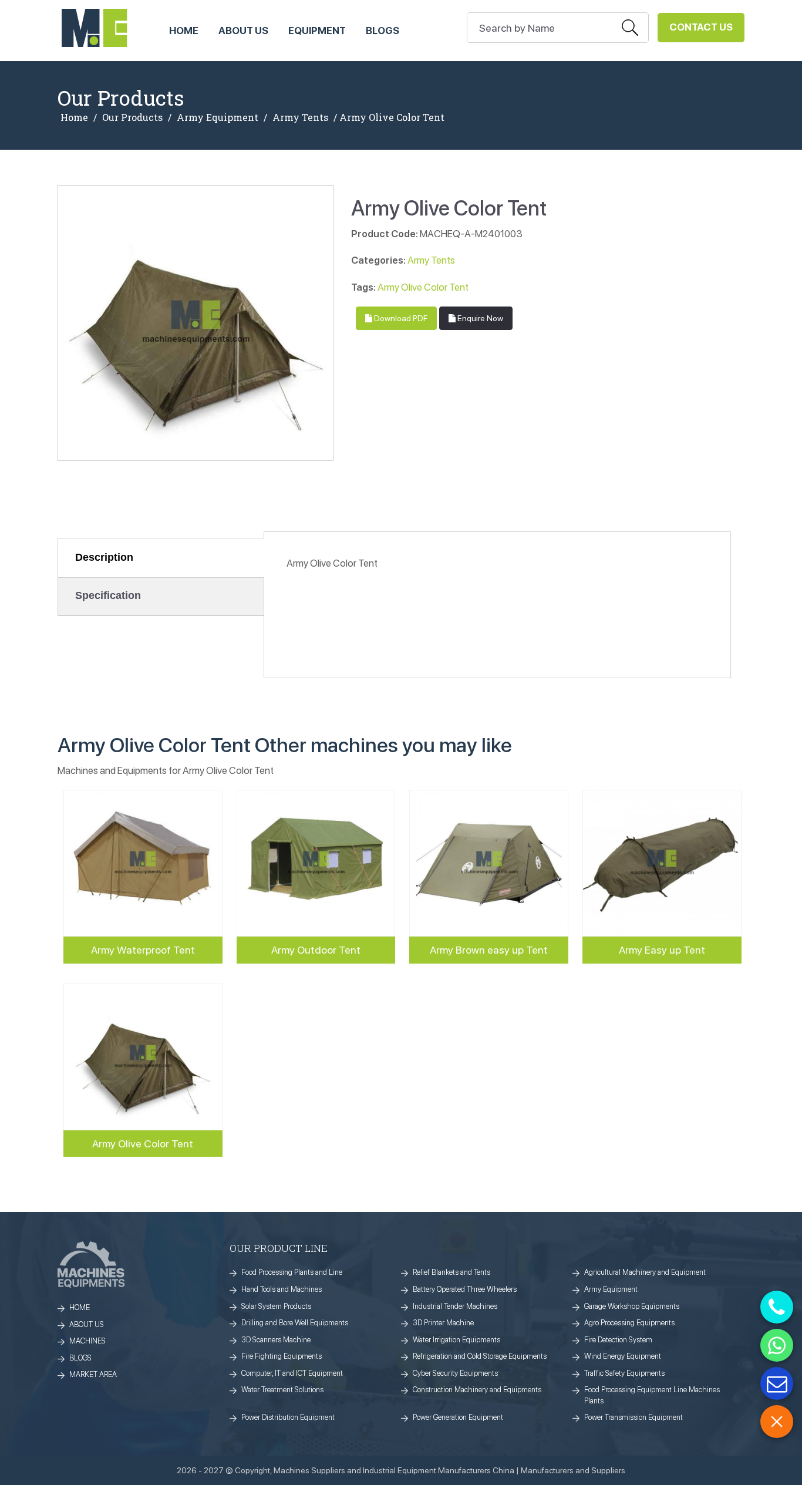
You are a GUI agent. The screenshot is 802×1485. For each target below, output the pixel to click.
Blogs (382, 30)
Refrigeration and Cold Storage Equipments (480, 1356)
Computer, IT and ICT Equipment (292, 1373)
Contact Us (701, 27)
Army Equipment (217, 117)
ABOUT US (243, 30)
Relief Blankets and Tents (451, 1272)
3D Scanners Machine (276, 1339)
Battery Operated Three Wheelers (465, 1289)
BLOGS (80, 1357)
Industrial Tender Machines (455, 1306)
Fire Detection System (618, 1339)
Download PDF (399, 318)
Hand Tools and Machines (281, 1289)
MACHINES (87, 1340)
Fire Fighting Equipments (281, 1356)
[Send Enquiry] (776, 1383)
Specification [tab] (108, 595)
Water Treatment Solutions (282, 1389)
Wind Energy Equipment (622, 1356)
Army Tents (300, 117)
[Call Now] (776, 1307)
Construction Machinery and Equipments (477, 1389)
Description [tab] (104, 557)
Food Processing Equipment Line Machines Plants (652, 1395)
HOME (183, 30)
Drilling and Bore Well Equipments (294, 1322)
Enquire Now (479, 318)
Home (74, 117)
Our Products (132, 117)
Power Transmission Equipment (633, 1417)
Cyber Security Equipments (455, 1373)
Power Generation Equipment (458, 1417)
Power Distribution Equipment (288, 1417)
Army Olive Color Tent (423, 287)
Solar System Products (276, 1306)
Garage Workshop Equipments (631, 1306)
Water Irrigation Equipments (456, 1339)
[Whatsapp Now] (776, 1345)
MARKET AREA (93, 1374)
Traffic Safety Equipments (624, 1373)
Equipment (317, 30)
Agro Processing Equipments (629, 1322)
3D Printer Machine (443, 1322)
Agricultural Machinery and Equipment (645, 1272)
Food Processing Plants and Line (291, 1272)
